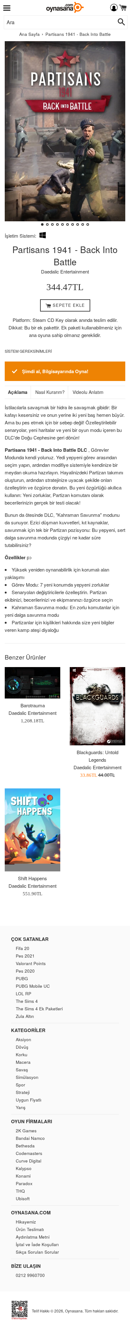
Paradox (24, 1183)
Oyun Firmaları (31, 1121)
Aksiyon (23, 1039)
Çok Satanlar (30, 939)
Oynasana (74, 1310)
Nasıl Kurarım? (50, 392)
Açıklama (17, 392)
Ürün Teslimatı (30, 1229)
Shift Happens (32, 878)
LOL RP (23, 994)
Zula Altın (25, 1016)
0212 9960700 (30, 1275)
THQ (20, 1191)
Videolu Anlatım (88, 392)
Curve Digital (28, 1161)
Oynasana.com (31, 1212)
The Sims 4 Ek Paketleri (39, 1009)
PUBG (22, 978)
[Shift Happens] (32, 829)
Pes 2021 (25, 956)
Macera (23, 1062)
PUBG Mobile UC (33, 986)
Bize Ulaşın (26, 1265)
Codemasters (29, 1153)
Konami (23, 1176)
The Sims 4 (27, 1001)
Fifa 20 (22, 948)
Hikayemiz (26, 1222)
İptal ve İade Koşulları (37, 1244)
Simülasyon (27, 1077)
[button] (12, 136)
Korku (21, 1055)
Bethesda (25, 1146)
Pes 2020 (25, 971)
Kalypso (24, 1168)
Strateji (23, 1092)
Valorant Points (31, 963)
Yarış (21, 1107)
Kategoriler (28, 1030)
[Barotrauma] (32, 683)
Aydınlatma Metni (33, 1237)
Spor (20, 1085)
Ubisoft (23, 1198)
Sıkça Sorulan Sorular (37, 1252)
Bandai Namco (30, 1138)
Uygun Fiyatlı (28, 1100)
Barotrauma (33, 705)
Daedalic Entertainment (65, 271)
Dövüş (22, 1047)
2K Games (26, 1131)
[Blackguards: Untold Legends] (97, 706)
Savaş (22, 1070)
